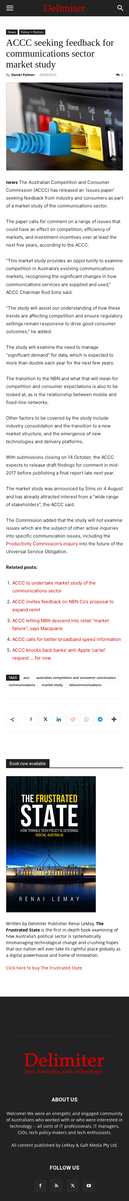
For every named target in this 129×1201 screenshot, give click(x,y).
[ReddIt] (72, 719)
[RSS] (56, 1186)
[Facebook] (31, 719)
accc (26, 677)
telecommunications (85, 684)
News (12, 32)
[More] (114, 719)
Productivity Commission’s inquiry (42, 544)
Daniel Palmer (23, 74)
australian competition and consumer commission (76, 677)
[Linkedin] (58, 719)
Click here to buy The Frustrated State (44, 968)
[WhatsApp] (86, 719)
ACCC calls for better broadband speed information (66, 639)
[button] (9, 8)
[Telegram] (100, 719)
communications (22, 684)
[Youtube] (89, 1186)
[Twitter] (45, 719)
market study (52, 684)
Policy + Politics (32, 32)
